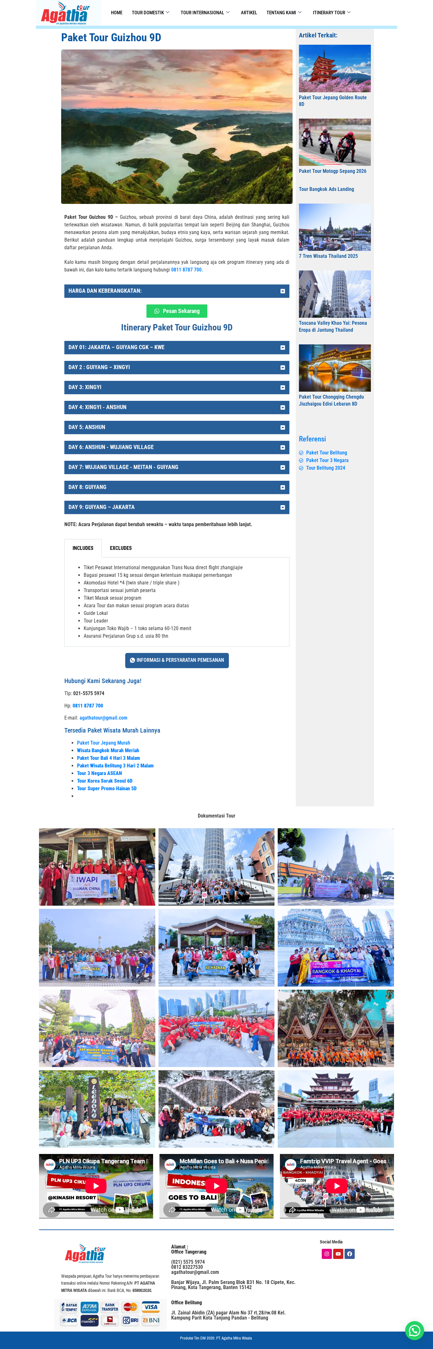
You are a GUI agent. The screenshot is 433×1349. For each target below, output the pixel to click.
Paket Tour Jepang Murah (103, 743)
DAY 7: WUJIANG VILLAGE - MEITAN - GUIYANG (123, 467)
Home (116, 13)
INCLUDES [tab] (83, 548)
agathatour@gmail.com (103, 718)
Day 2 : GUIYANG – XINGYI (99, 367)
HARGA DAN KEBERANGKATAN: (105, 290)
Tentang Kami (281, 13)
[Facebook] (350, 1254)
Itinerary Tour (329, 13)
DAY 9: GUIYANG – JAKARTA (101, 507)
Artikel (249, 13)
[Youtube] (338, 1254)
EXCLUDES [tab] (121, 548)
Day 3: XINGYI (84, 387)
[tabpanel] (176, 602)
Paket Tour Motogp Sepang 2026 (332, 171)
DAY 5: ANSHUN (86, 427)
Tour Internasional (202, 13)
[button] (176, 291)
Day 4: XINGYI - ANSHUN (97, 407)
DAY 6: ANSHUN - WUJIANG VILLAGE (111, 447)
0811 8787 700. (187, 270)
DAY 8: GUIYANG (87, 487)
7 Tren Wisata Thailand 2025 (328, 256)
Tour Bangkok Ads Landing (326, 189)
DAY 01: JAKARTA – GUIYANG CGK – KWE (116, 347)
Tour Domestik (148, 13)
